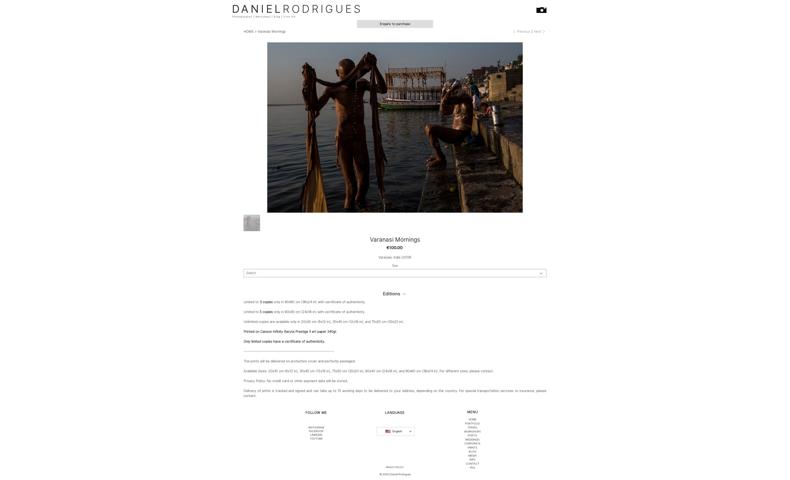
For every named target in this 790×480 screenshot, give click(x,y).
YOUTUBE (316, 438)
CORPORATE (472, 443)
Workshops (263, 16)
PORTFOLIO (472, 423)
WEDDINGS (472, 439)
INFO (472, 459)
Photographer (242, 16)
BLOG (472, 451)
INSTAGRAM (316, 427)
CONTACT (472, 463)
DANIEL (297, 8)
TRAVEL (472, 427)
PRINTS (472, 447)
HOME (472, 419)
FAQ (472, 467)
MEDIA (472, 455)
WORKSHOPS (472, 431)
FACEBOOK (316, 431)
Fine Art (290, 16)
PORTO (472, 435)
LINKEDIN (316, 434)
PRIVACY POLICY (395, 467)
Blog (277, 16)
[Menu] (542, 10)
